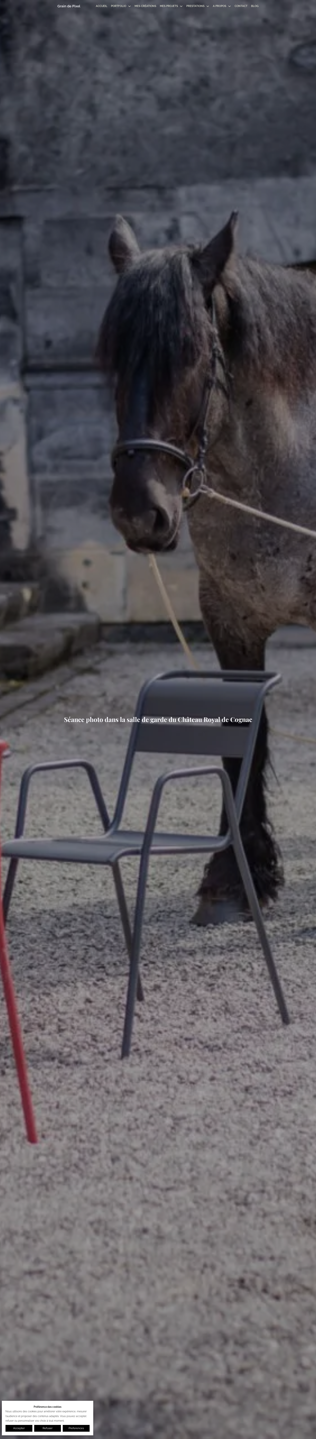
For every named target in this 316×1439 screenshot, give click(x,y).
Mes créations (145, 6)
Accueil (101, 6)
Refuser (47, 1428)
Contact (241, 6)
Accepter (19, 1428)
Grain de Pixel (68, 6)
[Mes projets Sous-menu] (181, 6)
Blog (255, 6)
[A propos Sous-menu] (229, 6)
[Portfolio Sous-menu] (129, 6)
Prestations (195, 6)
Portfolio (118, 6)
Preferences (76, 1428)
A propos (219, 6)
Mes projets (169, 6)
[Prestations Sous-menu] (207, 6)
